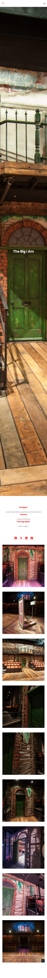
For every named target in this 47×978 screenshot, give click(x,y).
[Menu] (44, 3)
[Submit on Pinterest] (31, 537)
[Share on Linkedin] (26, 537)
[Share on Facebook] (15, 537)
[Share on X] (20, 537)
